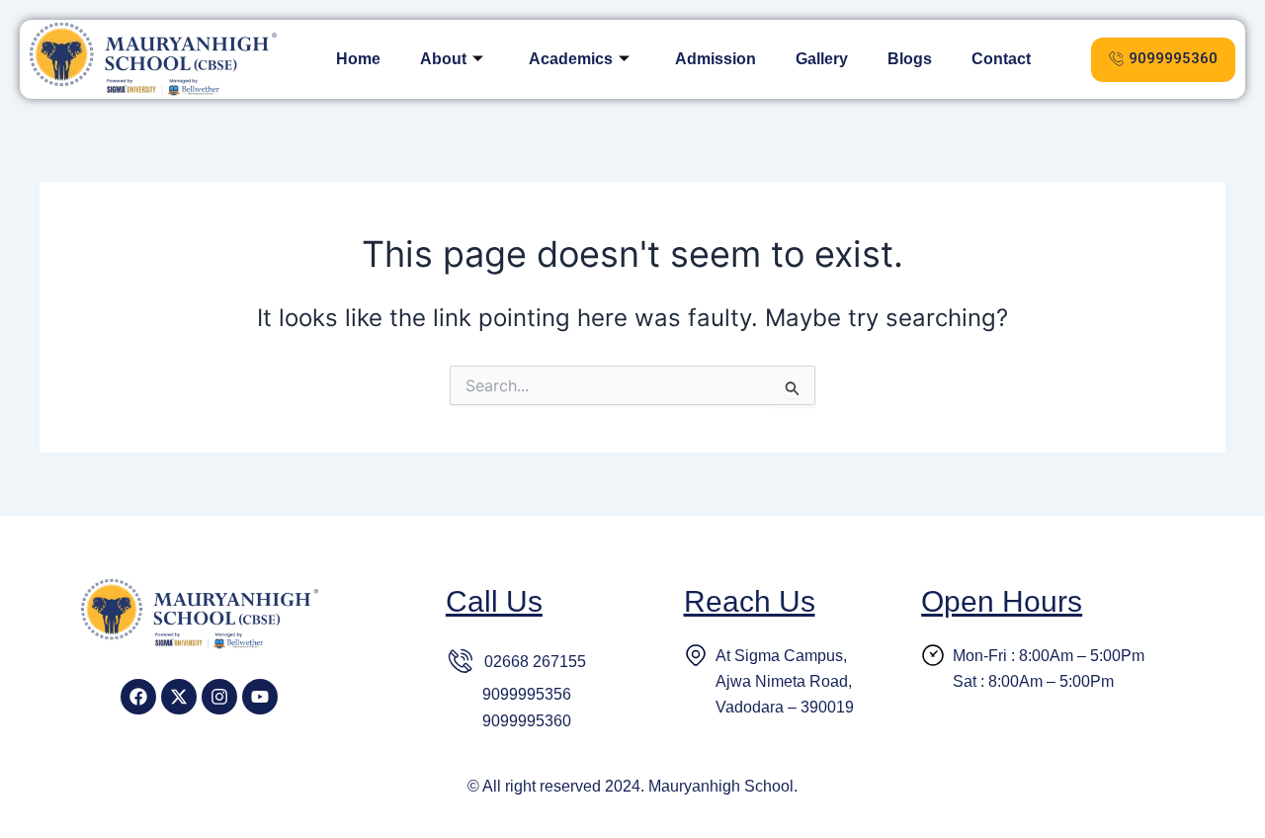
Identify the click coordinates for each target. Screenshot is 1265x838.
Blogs (909, 58)
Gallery (822, 58)
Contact (1001, 58)
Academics (571, 58)
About (443, 58)
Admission (715, 58)
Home (358, 58)
